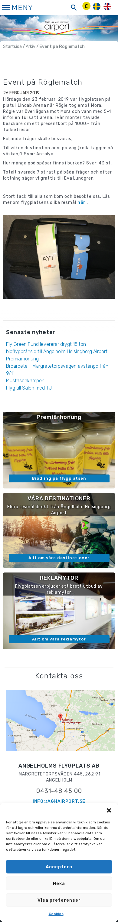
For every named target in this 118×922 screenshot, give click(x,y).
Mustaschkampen (25, 380)
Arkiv (30, 46)
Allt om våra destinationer (59, 558)
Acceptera (59, 867)
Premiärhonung (22, 359)
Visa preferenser (59, 900)
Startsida (12, 46)
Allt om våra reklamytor (59, 639)
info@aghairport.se (59, 801)
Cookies (56, 914)
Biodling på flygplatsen (59, 478)
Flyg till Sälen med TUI (29, 388)
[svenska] (96, 6)
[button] (109, 810)
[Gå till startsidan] (59, 27)
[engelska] (107, 6)
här (81, 202)
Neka (59, 883)
